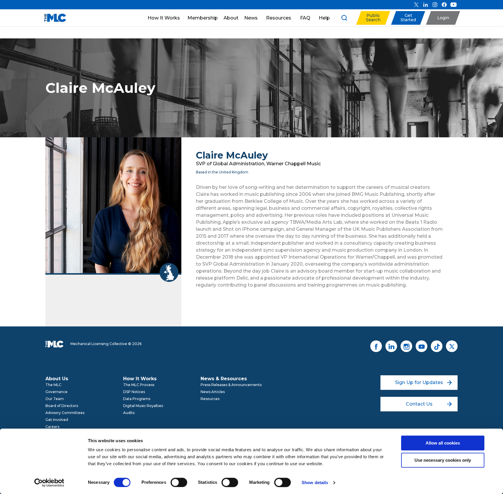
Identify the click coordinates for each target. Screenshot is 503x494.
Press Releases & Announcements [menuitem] (231, 385)
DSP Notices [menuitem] (134, 392)
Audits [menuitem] (128, 413)
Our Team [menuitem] (54, 399)
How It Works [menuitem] (140, 378)
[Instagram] (435, 4)
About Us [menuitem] (56, 378)
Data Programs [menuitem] (136, 399)
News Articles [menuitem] (213, 392)
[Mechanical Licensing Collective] (52, 18)
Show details (315, 482)
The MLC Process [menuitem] (138, 385)
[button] (373, 18)
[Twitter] (416, 4)
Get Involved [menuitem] (56, 419)
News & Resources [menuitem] (224, 378)
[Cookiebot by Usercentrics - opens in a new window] (49, 482)
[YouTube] (453, 4)
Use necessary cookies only (443, 460)
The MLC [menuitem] (53, 385)
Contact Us (419, 404)
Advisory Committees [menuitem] (64, 413)
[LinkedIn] (425, 4)
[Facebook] (444, 4)
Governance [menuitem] (56, 392)
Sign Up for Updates (419, 382)
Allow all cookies (443, 442)
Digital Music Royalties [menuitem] (143, 406)
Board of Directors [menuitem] (61, 406)
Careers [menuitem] (52, 426)
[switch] (179, 482)
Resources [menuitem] (210, 399)
